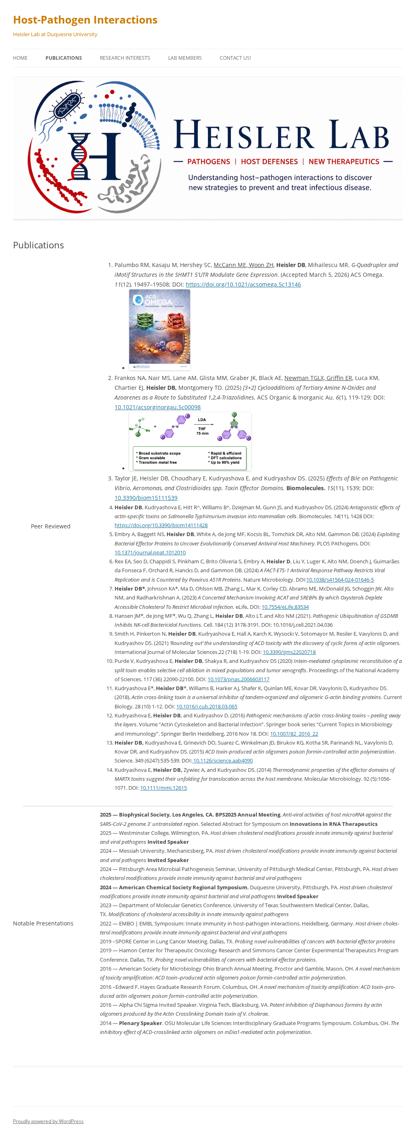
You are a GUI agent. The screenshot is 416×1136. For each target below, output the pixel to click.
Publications (64, 57)
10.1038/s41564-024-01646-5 (340, 579)
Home (20, 57)
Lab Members (185, 57)
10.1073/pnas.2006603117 (238, 679)
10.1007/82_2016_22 (294, 733)
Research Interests (125, 57)
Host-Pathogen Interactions (85, 19)
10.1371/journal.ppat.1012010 (150, 552)
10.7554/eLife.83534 (285, 606)
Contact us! (235, 57)
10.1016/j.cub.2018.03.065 (206, 706)
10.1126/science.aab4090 (222, 760)
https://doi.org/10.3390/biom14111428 (161, 525)
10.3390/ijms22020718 (289, 652)
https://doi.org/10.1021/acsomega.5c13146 (243, 284)
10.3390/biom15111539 (146, 498)
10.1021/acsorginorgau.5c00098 (158, 407)
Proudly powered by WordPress (48, 1121)
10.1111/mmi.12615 (163, 787)
